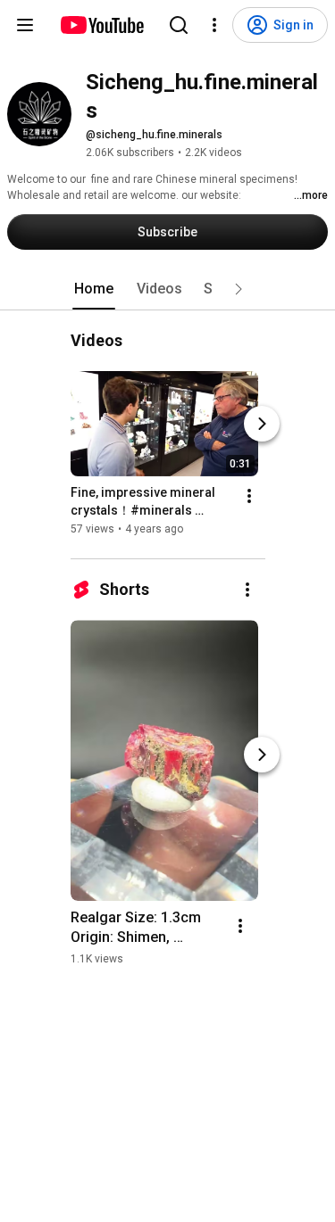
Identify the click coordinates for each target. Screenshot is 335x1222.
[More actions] (249, 496)
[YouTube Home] (101, 25)
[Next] (262, 424)
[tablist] (168, 289)
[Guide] (25, 25)
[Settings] (214, 25)
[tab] (93, 289)
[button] (238, 289)
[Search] (178, 25)
